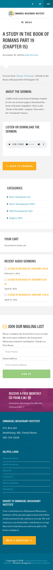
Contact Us (8, 477)
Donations (8, 489)
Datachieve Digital (40, 563)
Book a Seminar (11, 483)
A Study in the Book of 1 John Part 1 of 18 (28, 268)
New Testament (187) (22, 204)
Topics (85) (16, 218)
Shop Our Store (10, 458)
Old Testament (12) (21, 211)
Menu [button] (28, 22)
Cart (48, 3)
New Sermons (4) (20, 197)
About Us (7, 470)
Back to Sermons (21, 166)
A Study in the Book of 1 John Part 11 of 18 (28, 294)
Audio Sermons (10, 464)
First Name (8, 345)
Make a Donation (17, 540)
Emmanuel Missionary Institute (26, 16)
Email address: (10, 358)
